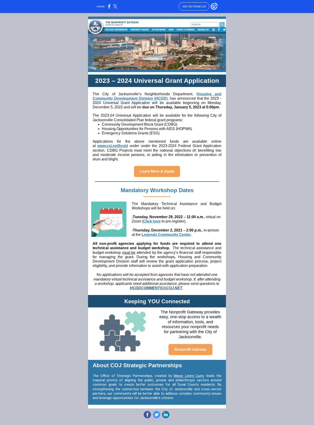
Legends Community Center (166, 235)
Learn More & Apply (157, 171)
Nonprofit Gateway (190, 349)
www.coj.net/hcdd (112, 146)
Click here (152, 221)
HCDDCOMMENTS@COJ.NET (156, 288)
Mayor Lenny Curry (189, 376)
